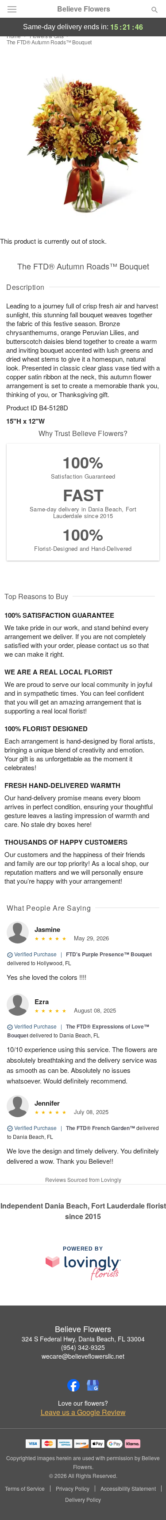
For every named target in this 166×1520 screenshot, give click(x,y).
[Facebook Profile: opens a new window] (73, 1385)
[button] (147, 1500)
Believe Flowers (83, 8)
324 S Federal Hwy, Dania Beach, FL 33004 (83, 1338)
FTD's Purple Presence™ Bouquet (109, 954)
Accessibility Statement (128, 1488)
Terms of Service (25, 1488)
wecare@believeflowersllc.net (83, 1356)
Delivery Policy (83, 1499)
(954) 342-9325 (83, 1347)
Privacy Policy (72, 1488)
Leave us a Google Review (83, 1412)
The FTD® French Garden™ (101, 1128)
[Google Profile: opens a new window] (93, 1385)
